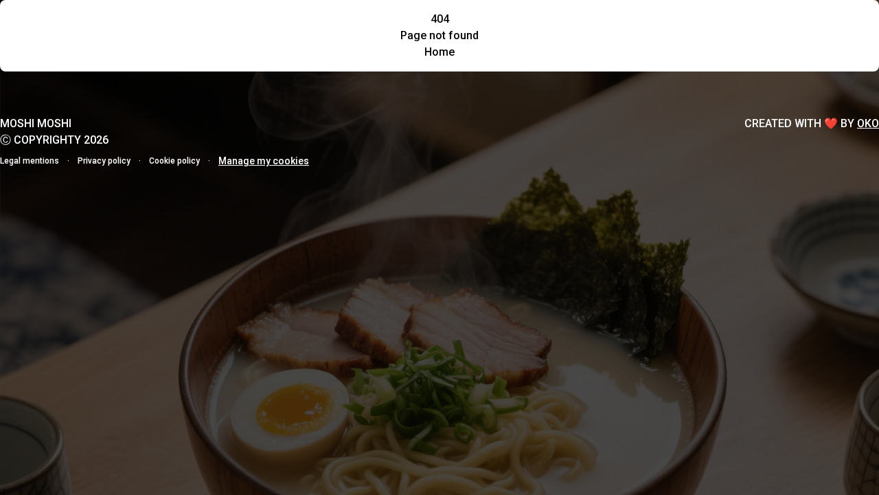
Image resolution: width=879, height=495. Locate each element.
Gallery (163, 25)
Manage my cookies (263, 160)
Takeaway (557, 24)
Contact (223, 25)
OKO (868, 123)
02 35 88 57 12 (741, 24)
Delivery (644, 24)
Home (59, 25)
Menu (110, 25)
